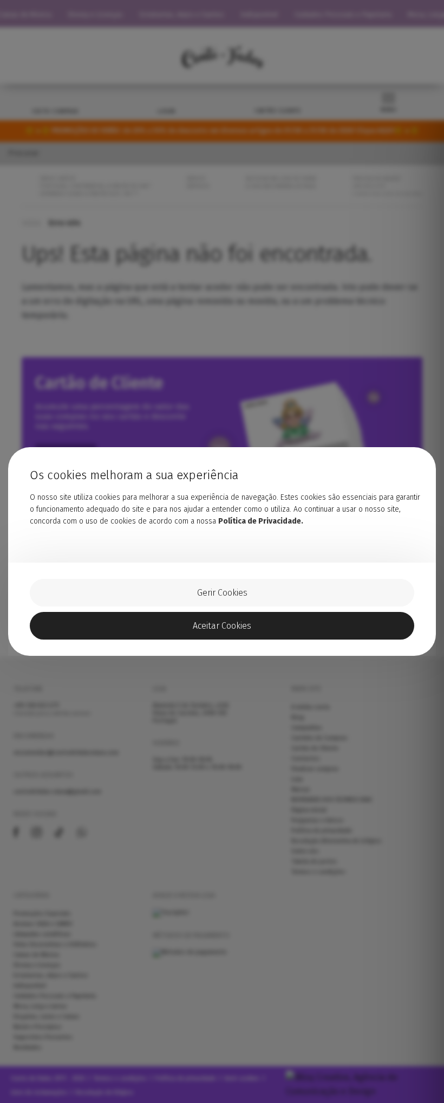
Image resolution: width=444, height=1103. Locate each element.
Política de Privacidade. (260, 521)
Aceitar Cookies (222, 626)
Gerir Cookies (222, 593)
